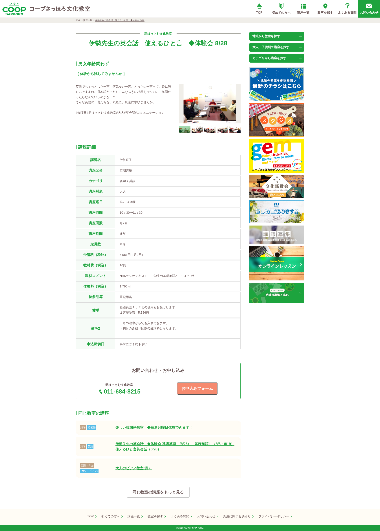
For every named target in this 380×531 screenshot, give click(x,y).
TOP (259, 12)
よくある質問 (347, 12)
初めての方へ (281, 12)
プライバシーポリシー (273, 516)
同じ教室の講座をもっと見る (158, 492)
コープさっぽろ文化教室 (60, 9)
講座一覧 (303, 12)
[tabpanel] (210, 103)
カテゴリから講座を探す (269, 58)
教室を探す (325, 12)
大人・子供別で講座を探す (270, 47)
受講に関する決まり (237, 516)
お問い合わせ (369, 12)
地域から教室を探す (266, 36)
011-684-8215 (122, 391)
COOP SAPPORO (14, 8)
